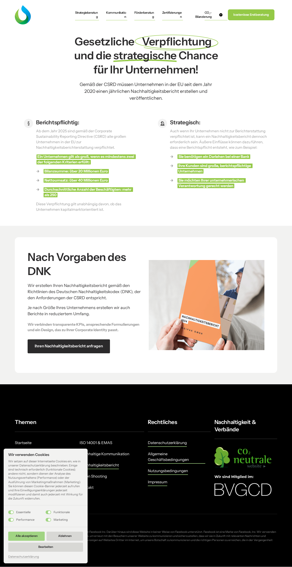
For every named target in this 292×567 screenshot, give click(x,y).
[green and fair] (242, 457)
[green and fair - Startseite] (23, 14)
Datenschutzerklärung (23, 557)
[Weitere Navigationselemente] (221, 14)
